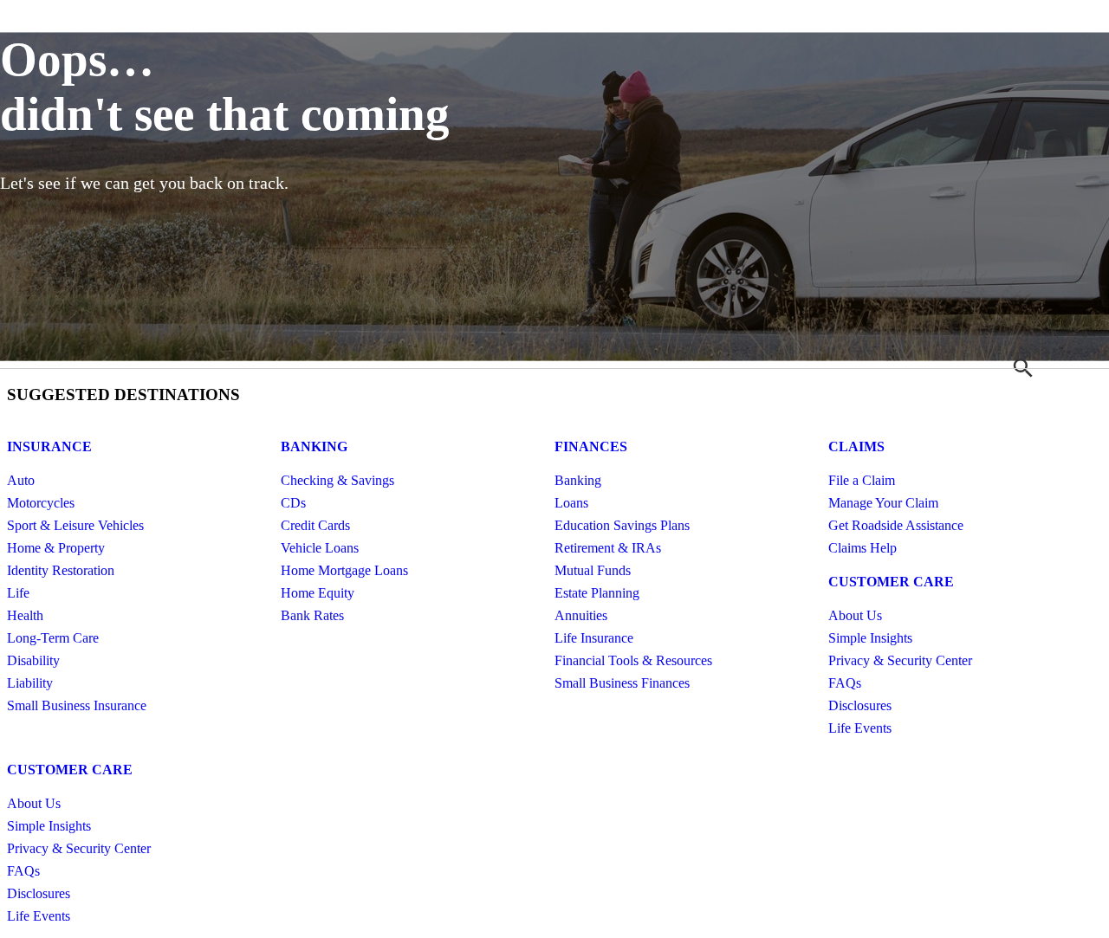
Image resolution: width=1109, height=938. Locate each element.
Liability (30, 683)
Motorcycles (41, 502)
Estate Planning (596, 592)
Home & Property (56, 547)
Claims (856, 446)
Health (25, 615)
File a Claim (861, 480)
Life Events (860, 728)
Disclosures (860, 705)
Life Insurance (593, 638)
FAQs (844, 683)
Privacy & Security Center (900, 660)
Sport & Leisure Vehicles (75, 525)
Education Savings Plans (622, 525)
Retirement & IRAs (607, 547)
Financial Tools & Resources (633, 660)
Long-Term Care (53, 638)
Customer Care (891, 581)
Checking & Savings (337, 480)
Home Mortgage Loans (344, 570)
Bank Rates (312, 615)
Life (18, 592)
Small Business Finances (622, 683)
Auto (21, 480)
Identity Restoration (60, 570)
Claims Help (862, 547)
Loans (571, 502)
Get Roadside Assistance (895, 525)
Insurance (49, 446)
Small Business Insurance (76, 705)
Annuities (580, 615)
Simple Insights (870, 638)
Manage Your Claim (883, 502)
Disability (33, 660)
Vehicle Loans (320, 547)
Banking (314, 446)
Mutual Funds (592, 570)
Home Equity (317, 592)
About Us (855, 615)
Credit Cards (315, 525)
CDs (293, 502)
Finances (590, 446)
